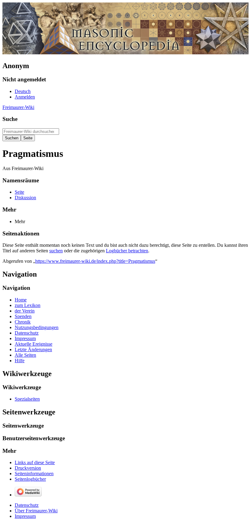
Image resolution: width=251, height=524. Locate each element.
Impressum (25, 516)
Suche (9, 119)
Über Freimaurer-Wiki (36, 510)
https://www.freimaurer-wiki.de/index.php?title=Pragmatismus (95, 261)
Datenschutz (27, 505)
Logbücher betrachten (127, 250)
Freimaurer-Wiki (18, 107)
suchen (56, 250)
